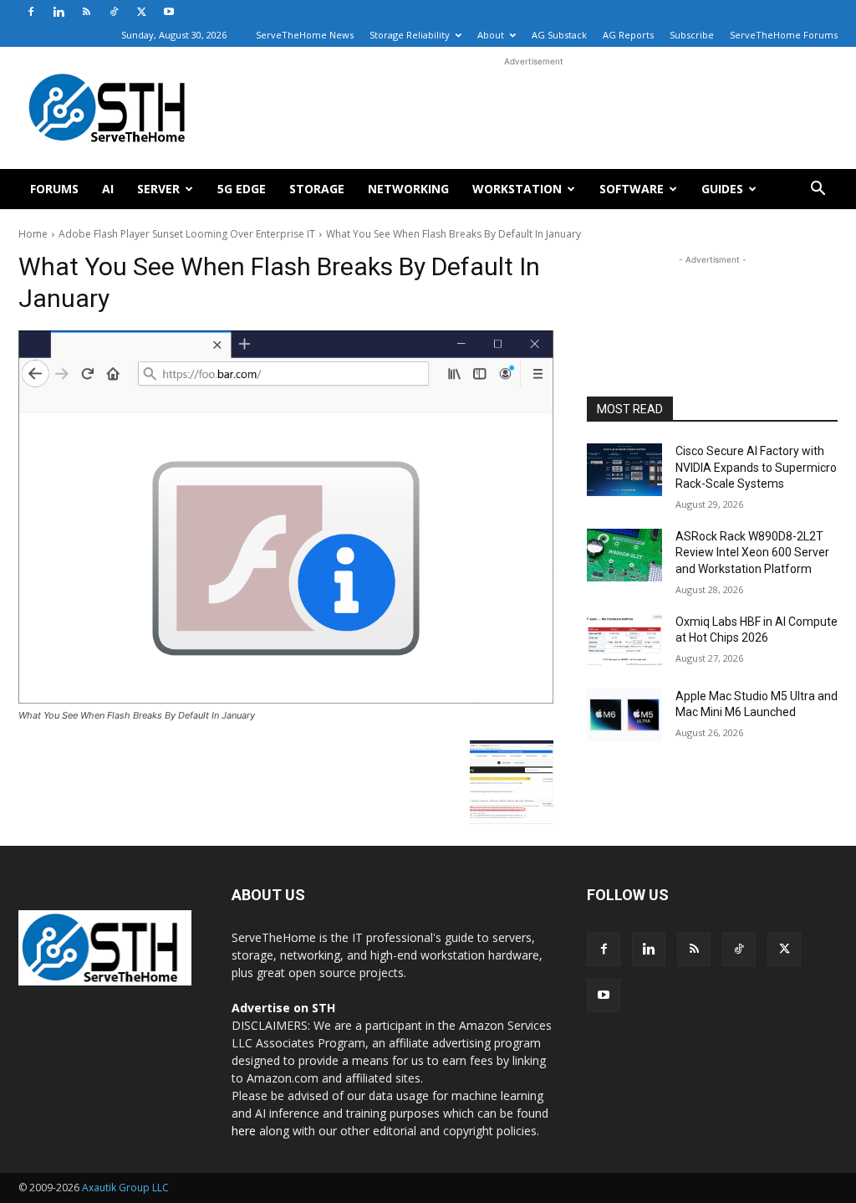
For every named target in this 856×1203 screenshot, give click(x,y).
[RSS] (86, 11)
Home (33, 234)
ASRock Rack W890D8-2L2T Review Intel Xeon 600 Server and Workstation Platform (752, 553)
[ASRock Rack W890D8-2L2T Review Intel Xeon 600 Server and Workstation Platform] (624, 555)
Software (631, 189)
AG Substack (559, 34)
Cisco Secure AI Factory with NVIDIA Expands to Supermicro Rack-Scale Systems (756, 467)
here (244, 1131)
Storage (316, 189)
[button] (817, 190)
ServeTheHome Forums (784, 34)
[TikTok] (113, 11)
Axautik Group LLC (125, 1187)
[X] (141, 11)
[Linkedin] (58, 11)
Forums (54, 189)
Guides (722, 189)
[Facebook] (30, 11)
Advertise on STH (283, 1008)
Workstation (517, 189)
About (490, 34)
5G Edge (241, 189)
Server (158, 189)
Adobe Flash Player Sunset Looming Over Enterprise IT (187, 234)
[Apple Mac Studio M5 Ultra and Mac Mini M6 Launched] (624, 715)
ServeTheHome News (305, 34)
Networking (408, 189)
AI (108, 189)
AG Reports (628, 34)
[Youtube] (168, 11)
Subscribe (692, 34)
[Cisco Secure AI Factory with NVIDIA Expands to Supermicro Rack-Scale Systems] (624, 469)
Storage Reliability (409, 34)
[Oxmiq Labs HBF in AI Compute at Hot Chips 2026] (624, 640)
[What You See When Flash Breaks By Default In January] (285, 517)
